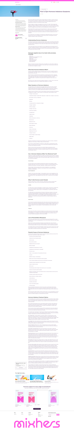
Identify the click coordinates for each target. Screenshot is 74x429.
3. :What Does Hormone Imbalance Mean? (20, 23)
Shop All (15, 413)
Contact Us (39, 415)
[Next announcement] (58, 0)
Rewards (39, 414)
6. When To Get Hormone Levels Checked (20, 27)
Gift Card (15, 414)
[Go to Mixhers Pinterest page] (50, 416)
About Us (22, 414)
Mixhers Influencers (31, 414)
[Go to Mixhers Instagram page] (48, 416)
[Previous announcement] (15, 0)
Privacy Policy (39, 416)
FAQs (38, 413)
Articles (22, 413)
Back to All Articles (18, 4)
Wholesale (30, 413)
